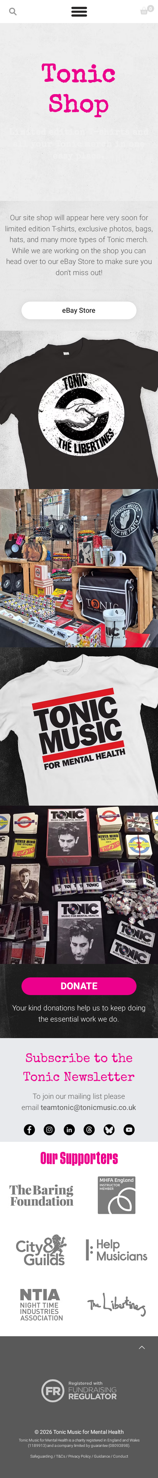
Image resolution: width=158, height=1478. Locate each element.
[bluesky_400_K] (109, 1129)
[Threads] (89, 1129)
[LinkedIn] (69, 1129)
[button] (13, 11)
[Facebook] (29, 1129)
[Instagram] (49, 1129)
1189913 (37, 1445)
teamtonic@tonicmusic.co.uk (88, 1107)
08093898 (119, 1445)
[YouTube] (129, 1129)
